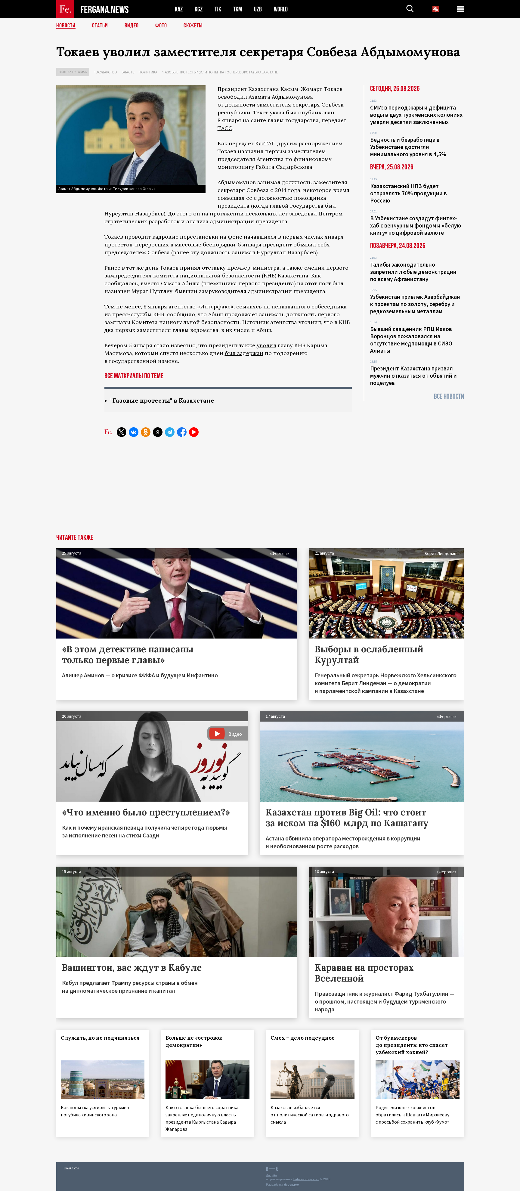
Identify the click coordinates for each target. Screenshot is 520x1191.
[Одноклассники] (145, 432)
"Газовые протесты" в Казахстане (162, 400)
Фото (161, 26)
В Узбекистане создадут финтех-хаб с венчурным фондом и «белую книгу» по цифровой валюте (415, 225)
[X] (121, 432)
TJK (218, 9)
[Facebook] (182, 432)
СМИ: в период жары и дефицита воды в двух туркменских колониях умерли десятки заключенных (416, 114)
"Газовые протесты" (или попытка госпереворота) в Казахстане (220, 72)
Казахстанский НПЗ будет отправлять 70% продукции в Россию (408, 193)
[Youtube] (194, 432)
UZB (258, 9)
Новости (66, 26)
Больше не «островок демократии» (194, 1041)
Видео (132, 26)
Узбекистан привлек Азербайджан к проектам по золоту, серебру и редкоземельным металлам (415, 304)
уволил (266, 345)
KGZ (199, 9)
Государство (105, 72)
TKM (237, 9)
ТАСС (225, 128)
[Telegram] (170, 432)
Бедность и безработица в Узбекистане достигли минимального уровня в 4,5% (408, 147)
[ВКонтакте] (133, 432)
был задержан (244, 353)
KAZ (179, 9)
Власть (128, 72)
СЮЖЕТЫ (193, 26)
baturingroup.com (306, 1179)
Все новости (449, 396)
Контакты (71, 1168)
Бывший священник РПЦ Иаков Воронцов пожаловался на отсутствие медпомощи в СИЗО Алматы (411, 339)
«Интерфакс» (215, 306)
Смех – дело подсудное (303, 1038)
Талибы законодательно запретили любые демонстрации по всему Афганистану (413, 272)
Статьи (100, 26)
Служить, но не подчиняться (100, 1038)
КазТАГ (264, 143)
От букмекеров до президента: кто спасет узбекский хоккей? (412, 1045)
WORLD (281, 9)
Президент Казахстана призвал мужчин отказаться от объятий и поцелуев (413, 375)
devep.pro (291, 1184)
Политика (148, 72)
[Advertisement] (260, 489)
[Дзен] (157, 432)
